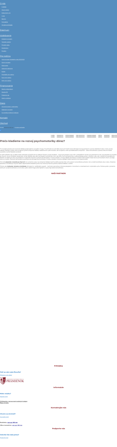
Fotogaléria (5, 22)
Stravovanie (5, 65)
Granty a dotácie (6, 98)
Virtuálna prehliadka (7, 25)
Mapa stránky (4, 403)
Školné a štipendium (7, 89)
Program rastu (6, 45)
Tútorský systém (6, 42)
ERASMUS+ (4, 30)
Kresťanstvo (5, 48)
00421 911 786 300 (8, 127)
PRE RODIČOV (5, 56)
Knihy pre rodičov (6, 80)
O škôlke (4, 7)
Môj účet (2, 133)
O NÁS (2, 3)
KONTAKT (4, 118)
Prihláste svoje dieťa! (6, 375)
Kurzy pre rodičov (6, 77)
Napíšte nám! (4, 396)
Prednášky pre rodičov (8, 74)
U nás (3, 16)
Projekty (4, 51)
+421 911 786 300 (12, 422)
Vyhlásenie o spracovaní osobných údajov (13, 401)
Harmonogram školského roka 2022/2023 (13, 59)
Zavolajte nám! (4, 417)
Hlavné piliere (5, 10)
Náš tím (4, 19)
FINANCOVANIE (6, 86)
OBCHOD (4, 123)
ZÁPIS (2, 103)
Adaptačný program (7, 109)
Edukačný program (7, 39)
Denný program (6, 62)
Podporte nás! (4, 438)
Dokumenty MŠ (6, 13)
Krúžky (3, 71)
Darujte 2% (5, 92)
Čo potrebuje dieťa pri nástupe (10, 112)
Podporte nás (5, 95)
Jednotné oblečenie (7, 68)
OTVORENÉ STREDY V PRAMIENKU (10, 106)
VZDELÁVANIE (5, 35)
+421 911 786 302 (17, 425)
